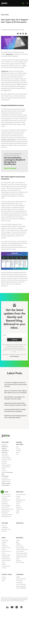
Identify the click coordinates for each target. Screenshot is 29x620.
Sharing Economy (20, 500)
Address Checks (6, 481)
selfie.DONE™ (5, 454)
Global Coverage (6, 555)
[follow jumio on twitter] (16, 607)
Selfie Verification (6, 457)
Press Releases (6, 557)
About (4, 537)
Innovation (19, 523)
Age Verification (6, 500)
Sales (3, 580)
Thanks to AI (4, 71)
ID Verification (5, 456)
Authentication (6, 467)
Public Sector (19, 509)
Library (18, 540)
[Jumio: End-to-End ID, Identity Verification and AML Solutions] (4, 4)
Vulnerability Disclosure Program (19, 599)
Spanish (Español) (20, 579)
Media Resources (6, 558)
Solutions (5, 442)
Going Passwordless (7, 514)
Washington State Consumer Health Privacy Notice (12, 600)
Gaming (18, 496)
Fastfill (3, 468)
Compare (4, 531)
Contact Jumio (7, 574)
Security (4, 549)
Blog (17, 542)
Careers (4, 544)
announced (9, 54)
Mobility (18, 505)
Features (5, 523)
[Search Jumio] (23, 3)
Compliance (5, 527)
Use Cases (5, 492)
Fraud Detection (6, 494)
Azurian (18, 448)
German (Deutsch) (21, 586)
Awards (4, 564)
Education (19, 507)
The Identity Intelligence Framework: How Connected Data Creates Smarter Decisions (15, 384)
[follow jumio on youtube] (12, 607)
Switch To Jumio (6, 547)
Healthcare (19, 502)
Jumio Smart (5, 540)
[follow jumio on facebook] (21, 607)
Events (3, 562)
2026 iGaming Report (21, 553)
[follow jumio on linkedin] (7, 607)
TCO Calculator (20, 551)
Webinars (18, 544)
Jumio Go (4, 470)
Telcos (17, 511)
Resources (19, 537)
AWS (17, 447)
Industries (19, 492)
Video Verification (6, 465)
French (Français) (20, 584)
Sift (17, 454)
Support (4, 579)
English (18, 577)
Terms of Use (8, 599)
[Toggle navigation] (27, 3)
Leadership (5, 546)
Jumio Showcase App (21, 549)
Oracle (17, 452)
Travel (17, 503)
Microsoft (18, 450)
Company (4, 542)
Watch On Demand (10, 168)
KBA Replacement (6, 516)
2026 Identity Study (21, 555)
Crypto (18, 498)
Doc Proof (4, 463)
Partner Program (6, 560)
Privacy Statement (14, 356)
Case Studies (19, 546)
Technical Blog (20, 547)
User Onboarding (6, 505)
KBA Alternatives (6, 529)
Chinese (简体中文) (21, 588)
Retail (17, 512)
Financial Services (21, 494)
